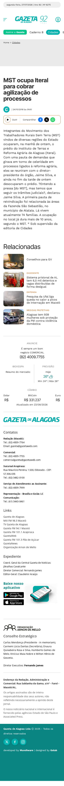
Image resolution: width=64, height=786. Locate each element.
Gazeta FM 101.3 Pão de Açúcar (21, 539)
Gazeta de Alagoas (13, 516)
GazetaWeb (9, 535)
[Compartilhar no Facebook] (40, 119)
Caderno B (36, 32)
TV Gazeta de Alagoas (15, 524)
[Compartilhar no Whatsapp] (52, 119)
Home (6, 42)
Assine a (15, 32)
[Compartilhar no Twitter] (46, 119)
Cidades (53, 32)
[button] (58, 19)
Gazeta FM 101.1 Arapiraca (18, 532)
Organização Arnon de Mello (19, 547)
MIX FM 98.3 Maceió (14, 520)
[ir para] (41, 594)
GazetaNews (10, 543)
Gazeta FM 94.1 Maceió (16, 528)
